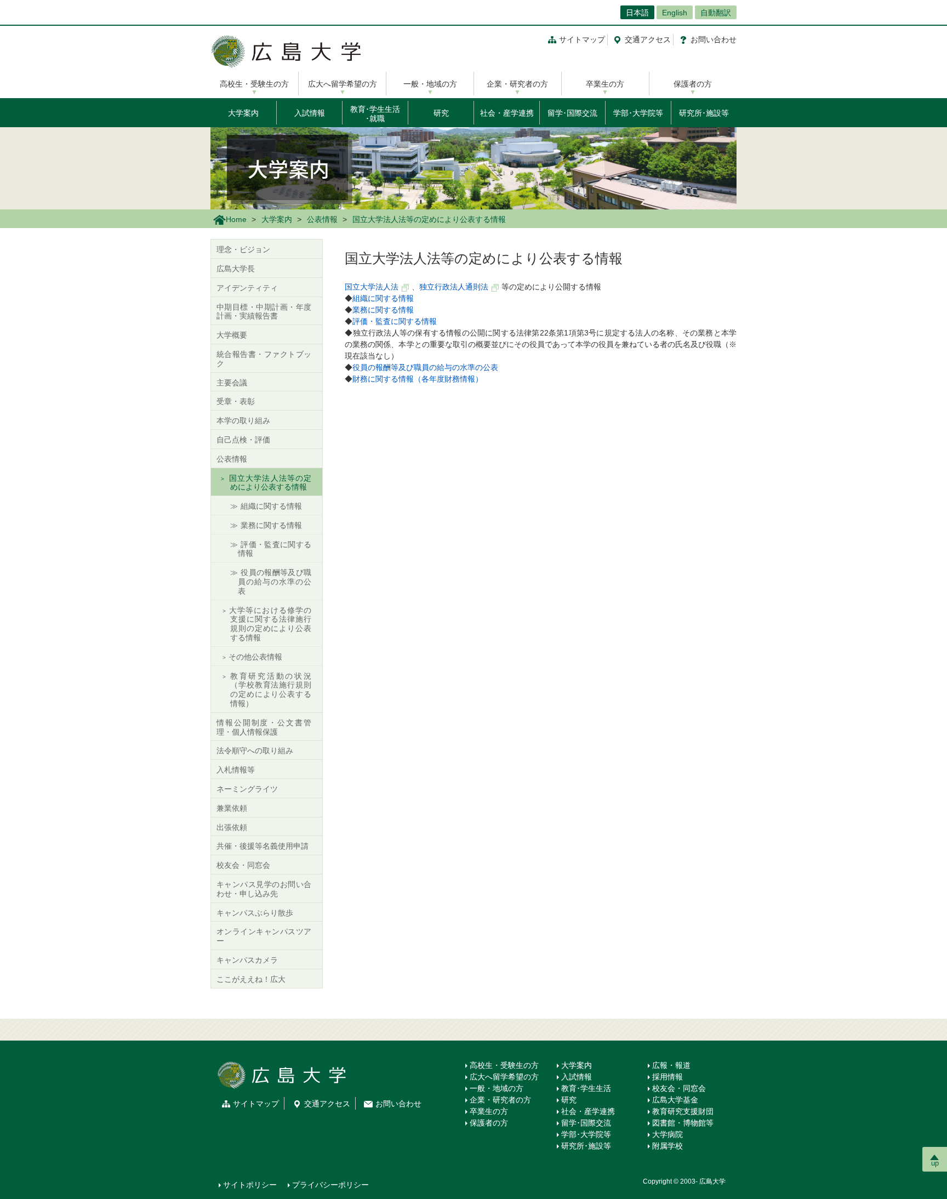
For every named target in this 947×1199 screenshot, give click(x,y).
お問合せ (714, 39)
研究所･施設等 (704, 113)
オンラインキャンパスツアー (263, 936)
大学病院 (667, 1134)
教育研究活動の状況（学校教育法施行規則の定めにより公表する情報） (270, 690)
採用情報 (667, 1076)
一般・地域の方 (430, 83)
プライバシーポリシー (330, 1184)
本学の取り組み (243, 420)
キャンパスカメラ (247, 960)
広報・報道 (671, 1065)
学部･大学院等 (638, 113)
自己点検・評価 (243, 439)
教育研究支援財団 (683, 1111)
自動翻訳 (715, 12)
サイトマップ (582, 39)
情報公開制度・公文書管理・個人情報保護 (263, 727)
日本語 (637, 12)
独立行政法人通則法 (453, 286)
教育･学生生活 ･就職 (375, 114)
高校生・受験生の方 (254, 83)
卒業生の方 (605, 83)
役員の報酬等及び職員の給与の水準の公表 (425, 367)
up (935, 1163)
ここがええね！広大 (251, 979)
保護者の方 (693, 83)
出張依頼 (231, 827)
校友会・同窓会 (243, 865)
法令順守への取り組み (254, 750)
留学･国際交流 (572, 113)
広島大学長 (235, 268)
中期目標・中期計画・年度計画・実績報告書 (263, 312)
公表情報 (322, 219)
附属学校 (667, 1145)
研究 (441, 113)
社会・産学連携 (507, 113)
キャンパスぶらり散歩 (254, 912)
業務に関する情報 (383, 309)
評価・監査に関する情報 (394, 321)
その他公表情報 (255, 656)
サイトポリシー (250, 1184)
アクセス (648, 39)
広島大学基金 (675, 1099)
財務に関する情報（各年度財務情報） (417, 378)
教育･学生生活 (586, 1088)
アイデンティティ (247, 287)
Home (236, 219)
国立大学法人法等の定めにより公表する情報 (270, 483)
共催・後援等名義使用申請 (262, 846)
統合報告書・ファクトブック (263, 359)
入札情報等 (235, 769)
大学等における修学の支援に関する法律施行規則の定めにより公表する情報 (270, 624)
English (674, 12)
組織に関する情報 (383, 298)
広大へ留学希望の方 (342, 83)
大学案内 (243, 113)
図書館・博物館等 (683, 1122)
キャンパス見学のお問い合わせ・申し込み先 (263, 889)
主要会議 (231, 382)
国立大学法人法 (371, 286)
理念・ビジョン (243, 249)
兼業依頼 (231, 808)
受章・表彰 (235, 401)
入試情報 (309, 113)
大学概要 (231, 335)
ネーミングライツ (247, 789)
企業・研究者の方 (517, 83)
